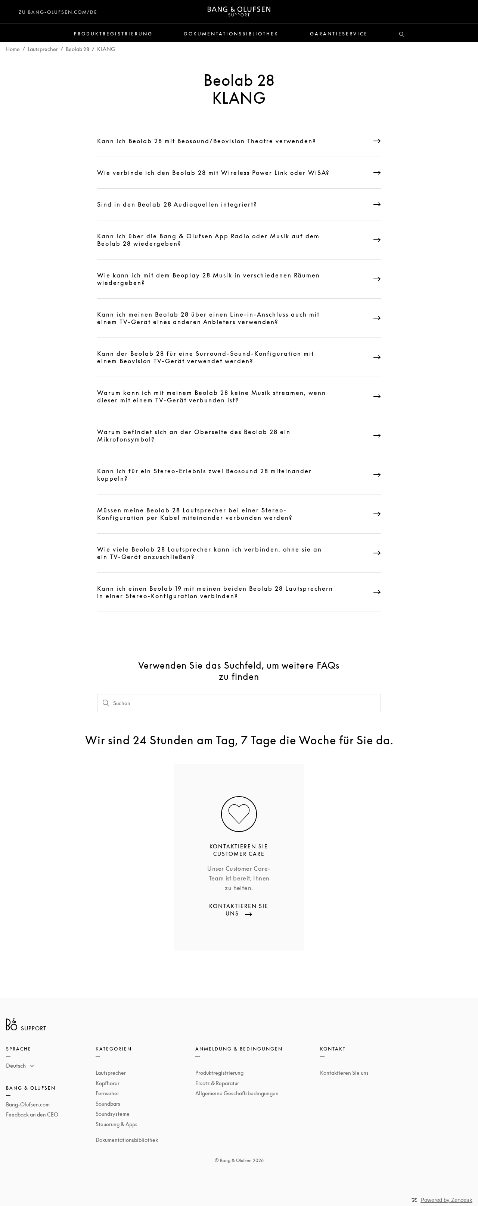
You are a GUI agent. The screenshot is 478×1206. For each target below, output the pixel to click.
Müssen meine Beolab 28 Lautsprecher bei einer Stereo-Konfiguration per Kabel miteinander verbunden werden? (195, 513)
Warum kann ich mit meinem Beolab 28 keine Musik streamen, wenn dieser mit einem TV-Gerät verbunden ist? (211, 396)
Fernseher (107, 1093)
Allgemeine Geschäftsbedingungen (237, 1093)
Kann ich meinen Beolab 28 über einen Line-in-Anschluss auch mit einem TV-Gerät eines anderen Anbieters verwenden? (208, 318)
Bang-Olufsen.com (28, 1104)
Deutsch (16, 1065)
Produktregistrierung (113, 34)
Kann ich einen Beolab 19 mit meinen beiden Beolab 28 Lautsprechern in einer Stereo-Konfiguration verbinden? (215, 592)
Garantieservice (339, 34)
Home (13, 49)
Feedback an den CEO (32, 1114)
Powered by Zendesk (446, 1200)
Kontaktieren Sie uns (344, 1073)
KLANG (106, 49)
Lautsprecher (43, 49)
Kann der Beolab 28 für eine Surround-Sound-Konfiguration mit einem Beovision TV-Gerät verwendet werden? (205, 357)
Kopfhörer (108, 1083)
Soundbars (108, 1103)
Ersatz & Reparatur (217, 1083)
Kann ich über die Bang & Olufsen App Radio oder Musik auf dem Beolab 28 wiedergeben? (208, 239)
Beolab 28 (77, 49)
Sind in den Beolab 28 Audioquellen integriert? (177, 204)
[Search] (401, 35)
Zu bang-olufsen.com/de (58, 12)
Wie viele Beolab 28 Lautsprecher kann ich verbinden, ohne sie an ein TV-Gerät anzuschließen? (209, 553)
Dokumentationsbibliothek (231, 34)
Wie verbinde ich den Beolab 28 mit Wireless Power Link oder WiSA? (213, 172)
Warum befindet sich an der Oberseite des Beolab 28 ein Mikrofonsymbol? (194, 435)
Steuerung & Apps (116, 1124)
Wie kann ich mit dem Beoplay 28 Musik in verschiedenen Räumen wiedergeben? (208, 278)
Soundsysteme (113, 1114)
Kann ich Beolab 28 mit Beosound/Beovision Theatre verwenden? (206, 141)
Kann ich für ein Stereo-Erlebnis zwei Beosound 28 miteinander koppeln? (204, 474)
